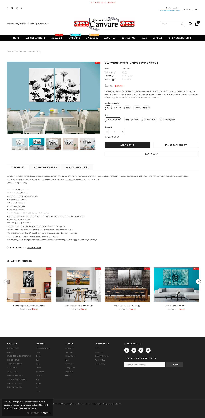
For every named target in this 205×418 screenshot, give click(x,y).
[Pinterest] (22, 8)
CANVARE (126, 69)
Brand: (107, 69)
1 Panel (108, 108)
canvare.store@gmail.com (170, 11)
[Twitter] (13, 8)
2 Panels (117, 108)
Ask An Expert (34, 247)
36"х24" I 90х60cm (131, 120)
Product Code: (110, 72)
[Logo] (104, 24)
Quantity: (108, 127)
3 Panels (127, 108)
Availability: (109, 76)
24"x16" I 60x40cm (113, 120)
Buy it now (151, 154)
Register (187, 9)
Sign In (196, 9)
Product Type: (110, 80)
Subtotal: (108, 137)
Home (9, 52)
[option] (53, 98)
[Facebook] (8, 8)
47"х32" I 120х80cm (149, 120)
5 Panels (146, 108)
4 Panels (136, 108)
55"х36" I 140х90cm (167, 120)
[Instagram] (18, 8)
